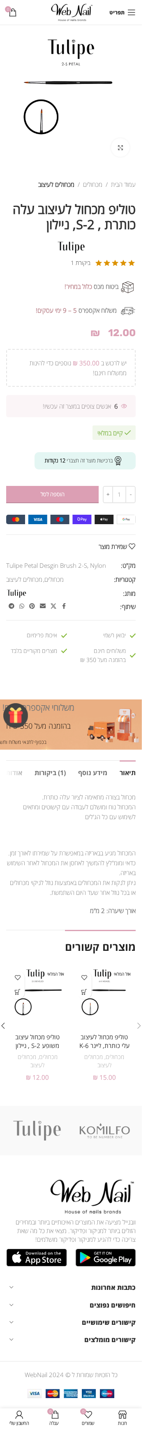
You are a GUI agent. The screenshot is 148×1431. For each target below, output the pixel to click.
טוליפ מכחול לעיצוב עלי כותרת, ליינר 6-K (104, 1041)
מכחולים (92, 184)
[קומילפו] (105, 1130)
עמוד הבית (123, 184)
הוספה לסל (53, 494)
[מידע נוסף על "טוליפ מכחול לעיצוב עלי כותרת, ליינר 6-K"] (84, 992)
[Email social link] (42, 606)
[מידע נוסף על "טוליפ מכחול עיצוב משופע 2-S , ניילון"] (17, 992)
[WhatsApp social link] (22, 606)
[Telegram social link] (11, 606)
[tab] (128, 771)
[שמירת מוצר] (84, 978)
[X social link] (53, 606)
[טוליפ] (37, 1130)
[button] (139, 1025)
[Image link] (90, 1196)
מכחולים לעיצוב (56, 184)
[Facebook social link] (64, 606)
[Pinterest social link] (32, 606)
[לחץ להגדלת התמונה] (120, 147)
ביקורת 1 (80, 263)
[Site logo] (71, 11)
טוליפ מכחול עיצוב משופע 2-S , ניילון (37, 1041)
